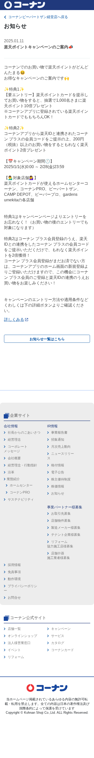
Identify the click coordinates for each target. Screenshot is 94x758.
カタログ (57, 643)
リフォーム (16, 657)
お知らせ (57, 493)
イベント (14, 650)
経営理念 (14, 439)
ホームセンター (21, 485)
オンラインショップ (22, 636)
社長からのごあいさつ (24, 432)
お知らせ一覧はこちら (47, 339)
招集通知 (57, 439)
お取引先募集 (61, 513)
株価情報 (57, 486)
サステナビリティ (21, 499)
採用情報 (14, 565)
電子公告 (57, 472)
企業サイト (20, 415)
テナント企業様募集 (65, 535)
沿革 (11, 472)
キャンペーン (61, 629)
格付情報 (57, 465)
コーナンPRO (20, 492)
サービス (57, 636)
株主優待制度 (61, 479)
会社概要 (14, 458)
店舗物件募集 (61, 520)
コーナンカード (62, 650)
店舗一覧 (14, 629)
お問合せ (14, 597)
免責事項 (14, 572)
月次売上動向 (61, 446)
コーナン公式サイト (28, 618)
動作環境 (14, 579)
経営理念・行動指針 (22, 465)
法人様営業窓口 (19, 643)
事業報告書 (59, 432)
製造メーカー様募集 (65, 527)
